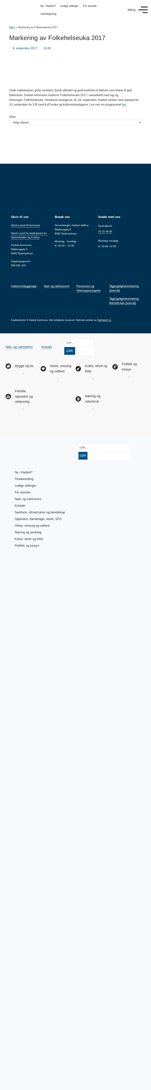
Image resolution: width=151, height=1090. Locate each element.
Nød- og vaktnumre (28, 499)
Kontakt (46, 347)
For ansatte (90, 5)
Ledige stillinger (69, 5)
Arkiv (12, 116)
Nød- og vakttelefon (19, 347)
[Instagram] (24, 425)
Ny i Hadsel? (48, 5)
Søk (69, 350)
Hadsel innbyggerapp (23, 286)
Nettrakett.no (104, 320)
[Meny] (143, 9)
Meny (132, 10)
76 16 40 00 (105, 231)
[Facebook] (12, 425)
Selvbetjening (48, 13)
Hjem (12, 27)
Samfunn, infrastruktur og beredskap (40, 512)
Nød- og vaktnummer (57, 286)
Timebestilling (24, 479)
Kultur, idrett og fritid (29, 539)
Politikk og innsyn (27, 545)
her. (124, 104)
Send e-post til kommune (25, 225)
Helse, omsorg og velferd (32, 525)
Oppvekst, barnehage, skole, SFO (38, 519)
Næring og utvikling (28, 532)
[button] (23, 374)
